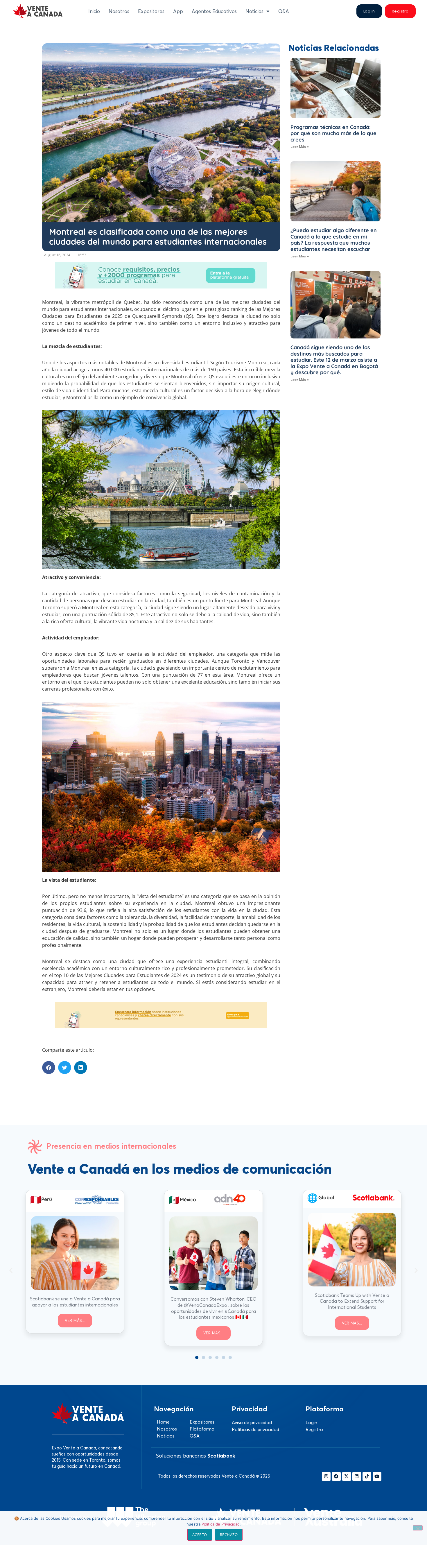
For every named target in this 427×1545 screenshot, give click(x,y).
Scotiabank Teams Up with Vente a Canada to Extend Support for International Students (352, 1301)
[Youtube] (377, 1476)
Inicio (94, 11)
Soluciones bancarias (195, 1455)
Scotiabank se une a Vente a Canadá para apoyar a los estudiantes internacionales (75, 1302)
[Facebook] (336, 1476)
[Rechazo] (418, 1527)
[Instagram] (326, 1476)
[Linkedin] (356, 1476)
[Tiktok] (367, 1476)
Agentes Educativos (214, 11)
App (178, 11)
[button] (48, 1067)
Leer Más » (299, 146)
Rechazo (229, 1534)
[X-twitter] (346, 1476)
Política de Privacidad (221, 1524)
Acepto (199, 1534)
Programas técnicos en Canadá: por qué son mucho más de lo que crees (333, 133)
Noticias (254, 11)
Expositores (151, 11)
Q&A (283, 11)
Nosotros (119, 11)
